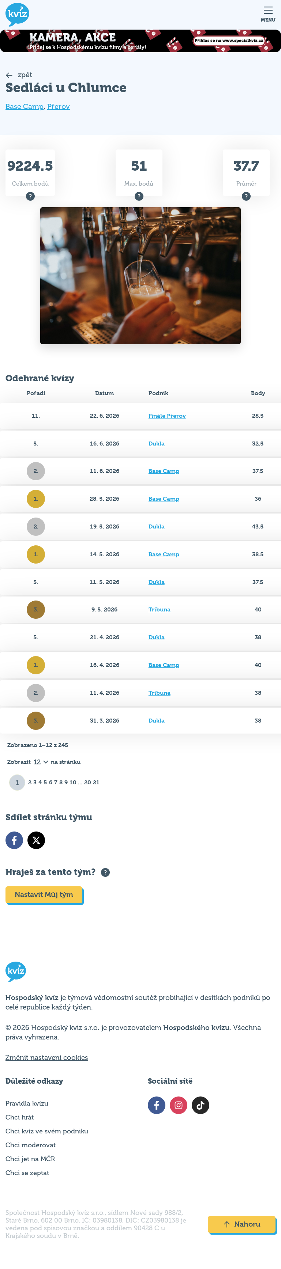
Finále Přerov (167, 415)
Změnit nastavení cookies (46, 1058)
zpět (24, 75)
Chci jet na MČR (30, 1159)
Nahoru (247, 1224)
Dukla (157, 443)
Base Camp (24, 106)
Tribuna (160, 609)
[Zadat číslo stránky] (17, 782)
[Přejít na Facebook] (14, 840)
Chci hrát (19, 1117)
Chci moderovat (30, 1145)
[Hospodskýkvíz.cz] (17, 15)
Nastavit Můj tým (44, 894)
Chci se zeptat (27, 1173)
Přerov (58, 106)
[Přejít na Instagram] (178, 1105)
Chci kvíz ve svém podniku (46, 1131)
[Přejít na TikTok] (200, 1105)
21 (96, 782)
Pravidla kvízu (26, 1103)
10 (73, 782)
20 (87, 782)
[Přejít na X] (36, 840)
